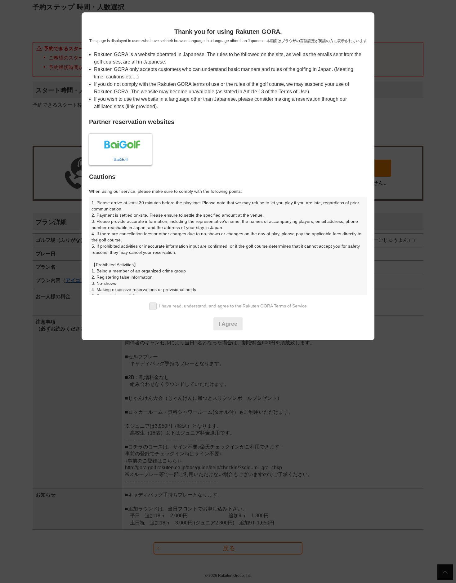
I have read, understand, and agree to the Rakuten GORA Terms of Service (233, 305)
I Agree (228, 324)
